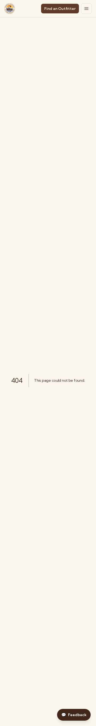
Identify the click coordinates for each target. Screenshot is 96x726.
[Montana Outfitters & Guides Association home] (9, 8)
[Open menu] (86, 8)
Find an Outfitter (60, 8)
